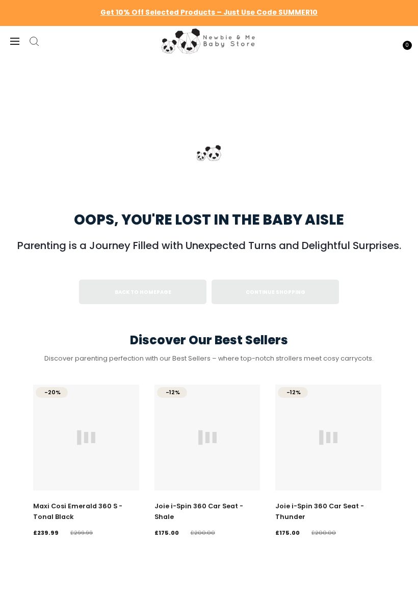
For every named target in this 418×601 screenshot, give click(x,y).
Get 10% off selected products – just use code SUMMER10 (209, 12)
